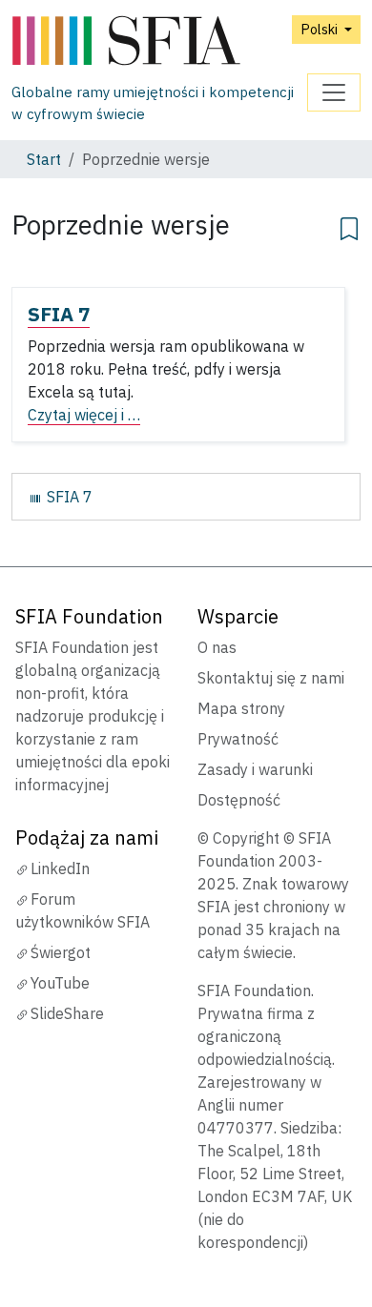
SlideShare (67, 1013)
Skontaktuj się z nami (270, 677)
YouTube (60, 982)
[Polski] (159, 41)
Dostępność (238, 799)
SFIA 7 (59, 314)
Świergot (61, 952)
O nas (217, 647)
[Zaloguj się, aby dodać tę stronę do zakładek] (349, 226)
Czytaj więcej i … (84, 414)
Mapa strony (241, 708)
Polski (320, 29)
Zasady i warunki (255, 769)
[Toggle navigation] (334, 92)
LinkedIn (60, 868)
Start (44, 159)
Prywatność (238, 738)
